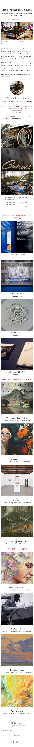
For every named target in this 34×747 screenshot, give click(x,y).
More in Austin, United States (17, 379)
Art (17, 416)
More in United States (17, 549)
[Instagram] (20, 742)
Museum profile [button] (17, 112)
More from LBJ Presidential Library (17, 216)
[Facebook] (13, 742)
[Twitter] (16, 742)
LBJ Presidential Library (17, 98)
